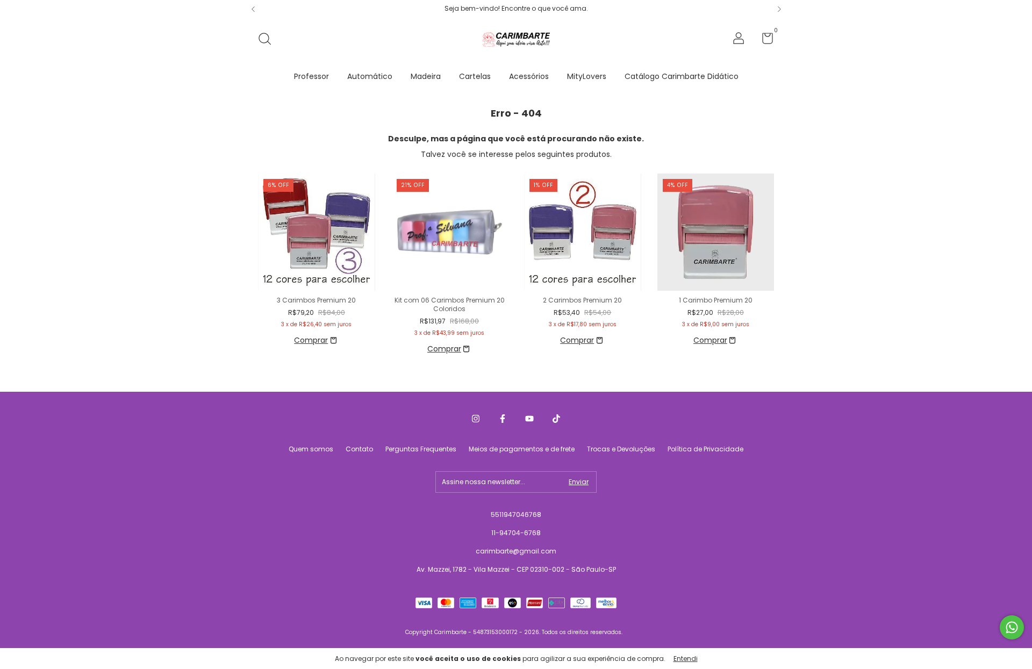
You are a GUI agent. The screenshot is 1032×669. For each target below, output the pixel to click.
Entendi (685, 658)
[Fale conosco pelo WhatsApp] (1012, 627)
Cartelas (475, 76)
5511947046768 (516, 514)
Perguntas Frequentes (420, 449)
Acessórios (529, 76)
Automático (369, 76)
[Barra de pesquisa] (268, 39)
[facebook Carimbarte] (502, 419)
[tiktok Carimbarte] (556, 419)
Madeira (426, 76)
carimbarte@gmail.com (516, 551)
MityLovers (586, 76)
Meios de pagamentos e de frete (522, 449)
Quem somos (311, 449)
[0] (763, 41)
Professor (311, 76)
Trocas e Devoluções (621, 449)
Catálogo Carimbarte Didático (682, 76)
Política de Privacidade (705, 449)
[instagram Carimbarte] (475, 419)
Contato (359, 449)
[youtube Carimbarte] (529, 419)
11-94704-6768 (516, 532)
